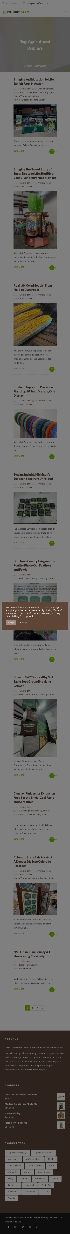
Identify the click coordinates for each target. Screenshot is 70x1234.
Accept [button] (11, 622)
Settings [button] (23, 622)
